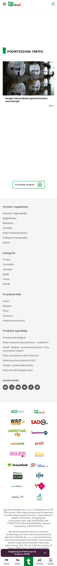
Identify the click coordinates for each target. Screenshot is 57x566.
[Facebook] (5, 387)
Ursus (6, 279)
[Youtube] (18, 387)
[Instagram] (11, 387)
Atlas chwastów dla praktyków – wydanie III (25, 342)
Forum (6, 300)
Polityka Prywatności (15, 238)
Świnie (6, 284)
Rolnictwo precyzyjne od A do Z (19, 360)
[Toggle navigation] (4, 3)
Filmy (6, 310)
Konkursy (8, 315)
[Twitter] (24, 387)
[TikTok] (31, 387)
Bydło (6, 274)
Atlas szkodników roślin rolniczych (21, 355)
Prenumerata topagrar (14, 337)
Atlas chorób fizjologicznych (18, 370)
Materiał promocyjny (14, 320)
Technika (8, 264)
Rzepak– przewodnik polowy (18, 365)
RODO (6, 242)
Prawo (6, 259)
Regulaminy (10, 218)
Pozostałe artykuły (25, 184)
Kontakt (7, 228)
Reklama (8, 223)
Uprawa (7, 269)
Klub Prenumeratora (15, 233)
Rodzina (7, 305)
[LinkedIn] (37, 387)
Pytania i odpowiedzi (15, 213)
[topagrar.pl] (14, 3)
